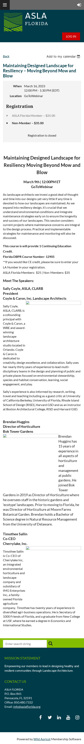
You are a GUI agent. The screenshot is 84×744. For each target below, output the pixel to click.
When (17, 86)
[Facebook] (40, 717)
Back (6, 56)
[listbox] (63, 56)
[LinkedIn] (59, 717)
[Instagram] (77, 717)
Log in (71, 36)
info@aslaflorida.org (26, 706)
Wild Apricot (42, 739)
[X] (49, 717)
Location (16, 96)
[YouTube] (68, 717)
